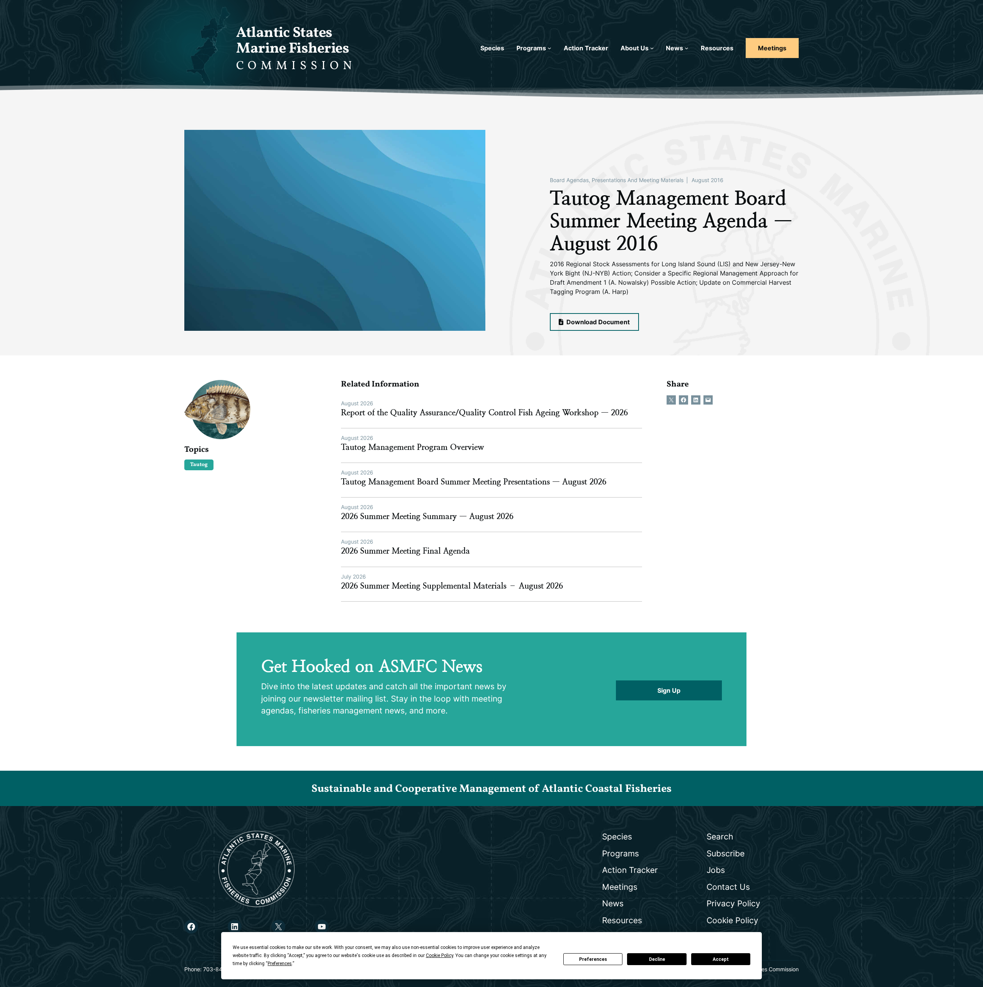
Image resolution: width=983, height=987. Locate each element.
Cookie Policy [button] (439, 955)
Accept (721, 959)
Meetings (772, 48)
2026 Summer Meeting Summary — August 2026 (427, 516)
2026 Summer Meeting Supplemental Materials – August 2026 (452, 586)
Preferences (593, 959)
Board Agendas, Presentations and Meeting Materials (616, 180)
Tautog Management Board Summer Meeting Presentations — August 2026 (473, 481)
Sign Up (668, 690)
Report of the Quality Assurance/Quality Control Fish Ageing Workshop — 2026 (484, 412)
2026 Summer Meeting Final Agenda (405, 551)
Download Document (597, 322)
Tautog (199, 464)
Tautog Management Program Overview (412, 447)
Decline (657, 959)
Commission (296, 66)
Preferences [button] (280, 963)
